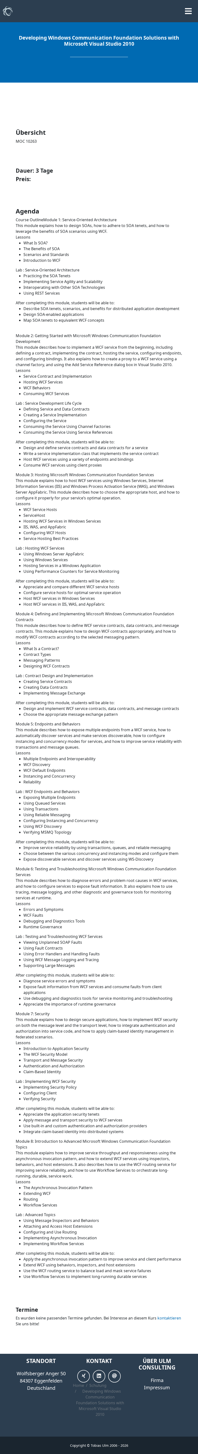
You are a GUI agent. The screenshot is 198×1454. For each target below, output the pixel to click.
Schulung (97, 1385)
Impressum (157, 1387)
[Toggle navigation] (188, 11)
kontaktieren (169, 1318)
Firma (157, 1380)
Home (78, 1385)
